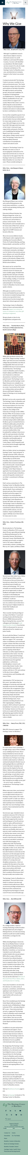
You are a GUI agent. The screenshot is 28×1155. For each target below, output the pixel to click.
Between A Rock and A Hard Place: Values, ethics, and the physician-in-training (14, 979)
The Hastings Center (14, 1105)
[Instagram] (7, 1114)
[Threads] (11, 1114)
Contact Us (7, 1133)
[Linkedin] (10, 1110)
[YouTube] (20, 1110)
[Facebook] (6, 1110)
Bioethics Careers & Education (12, 1141)
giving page (11, 1095)
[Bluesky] (16, 1114)
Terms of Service (18, 1128)
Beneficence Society (14, 1089)
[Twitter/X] (15, 1110)
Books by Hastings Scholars (11, 1143)
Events (13, 1133)
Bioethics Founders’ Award (11, 1146)
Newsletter (7, 1135)
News (5, 1138)
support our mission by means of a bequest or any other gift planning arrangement (13, 311)
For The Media (16, 1135)
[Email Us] (21, 1114)
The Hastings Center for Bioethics (14, 2)
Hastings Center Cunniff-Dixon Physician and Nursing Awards (12, 1150)
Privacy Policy (10, 1128)
